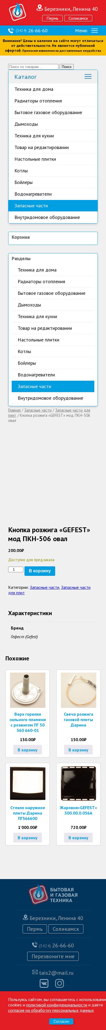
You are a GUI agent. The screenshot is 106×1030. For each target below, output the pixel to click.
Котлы (21, 170)
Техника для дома (33, 89)
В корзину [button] (28, 750)
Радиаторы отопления (38, 101)
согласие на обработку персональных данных (51, 1010)
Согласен (61, 1021)
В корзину (40, 571)
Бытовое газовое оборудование (48, 112)
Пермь (52, 18)
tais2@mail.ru (56, 972)
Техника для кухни (34, 136)
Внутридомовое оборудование (47, 217)
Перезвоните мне (53, 956)
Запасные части (31, 205)
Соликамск (78, 18)
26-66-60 (32, 30)
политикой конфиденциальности (56, 1005)
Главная (14, 410)
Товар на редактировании (41, 147)
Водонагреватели (33, 194)
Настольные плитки (35, 159)
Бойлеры (23, 182)
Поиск (66, 67)
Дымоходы (26, 124)
